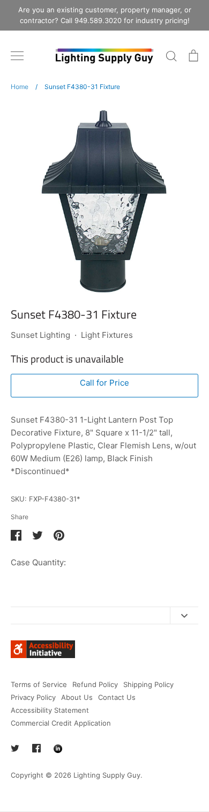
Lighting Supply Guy (106, 775)
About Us (77, 697)
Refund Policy (95, 684)
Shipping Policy (148, 684)
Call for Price (104, 383)
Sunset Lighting (40, 335)
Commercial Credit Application (61, 723)
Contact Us (117, 697)
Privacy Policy (33, 697)
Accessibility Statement (50, 710)
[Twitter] (15, 748)
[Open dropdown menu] (184, 615)
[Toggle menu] (17, 56)
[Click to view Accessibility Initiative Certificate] (43, 655)
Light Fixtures (107, 335)
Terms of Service (39, 684)
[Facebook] (36, 748)
